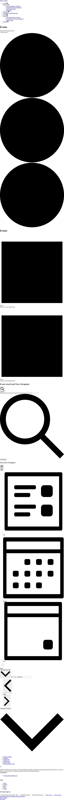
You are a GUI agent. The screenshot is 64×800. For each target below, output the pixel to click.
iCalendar (5, 758)
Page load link (3, 798)
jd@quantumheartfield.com (10, 775)
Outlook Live (6, 761)
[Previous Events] (3, 664)
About (4, 783)
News (4, 787)
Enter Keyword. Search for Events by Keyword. (12, 393)
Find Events (3, 459)
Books (4, 786)
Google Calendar (7, 756)
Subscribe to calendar (5, 708)
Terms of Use (48, 795)
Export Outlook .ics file (9, 764)
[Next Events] (3, 665)
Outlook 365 (6, 759)
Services (5, 784)
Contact (5, 788)
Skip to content (3, 0)
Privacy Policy (57, 795)
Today (1, 668)
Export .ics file (6, 762)
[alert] (32, 271)
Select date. (14, 677)
